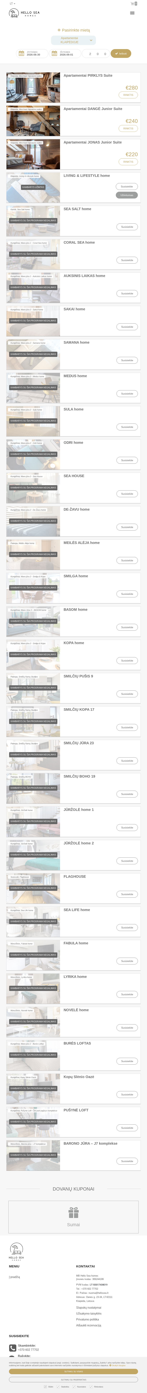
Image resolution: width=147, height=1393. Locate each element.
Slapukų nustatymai (88, 1307)
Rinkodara (98, 1387)
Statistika (65, 1387)
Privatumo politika (87, 1319)
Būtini (50, 1387)
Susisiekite (127, 186)
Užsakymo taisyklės (88, 1313)
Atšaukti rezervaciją (88, 1325)
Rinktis (128, 95)
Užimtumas (126, 195)
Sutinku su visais (73, 1371)
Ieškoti (122, 53)
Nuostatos (81, 1387)
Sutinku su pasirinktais (73, 1380)
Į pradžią (14, 1277)
